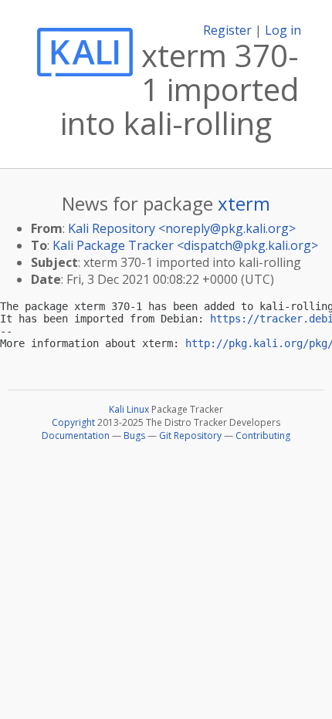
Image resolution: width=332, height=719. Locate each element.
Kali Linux (129, 409)
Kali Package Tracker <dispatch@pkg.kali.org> (185, 245)
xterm (244, 203)
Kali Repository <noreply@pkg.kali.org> (182, 228)
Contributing (262, 435)
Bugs (134, 435)
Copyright (73, 422)
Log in (283, 30)
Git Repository (190, 435)
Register (227, 30)
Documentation (76, 435)
